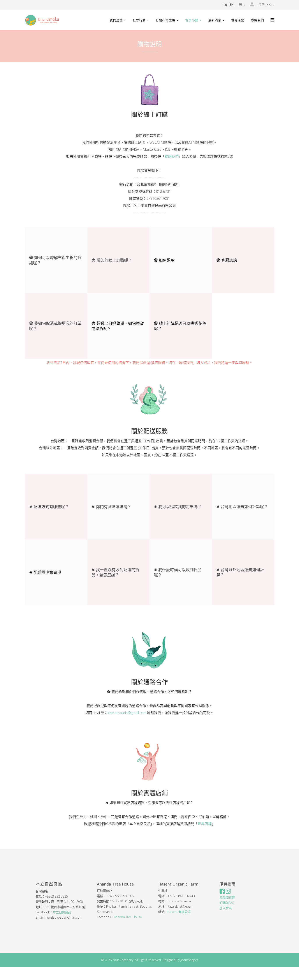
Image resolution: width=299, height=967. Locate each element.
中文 (225, 4)
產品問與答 (227, 897)
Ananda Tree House (128, 917)
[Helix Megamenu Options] (272, 19)
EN (232, 4)
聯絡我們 (257, 20)
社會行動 (139, 20)
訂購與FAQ (227, 903)
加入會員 (226, 908)
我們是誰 (116, 20)
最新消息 (214, 20)
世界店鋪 (205, 823)
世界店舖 (237, 20)
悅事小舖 (191, 20)
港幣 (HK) (266, 5)
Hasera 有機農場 (179, 912)
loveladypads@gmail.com (126, 712)
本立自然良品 (62, 912)
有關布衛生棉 (165, 20)
